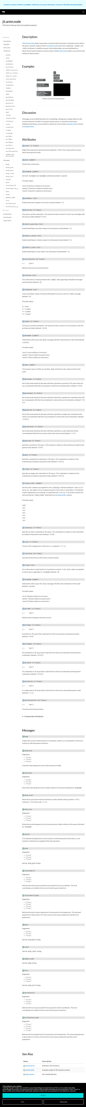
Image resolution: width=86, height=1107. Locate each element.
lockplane (9, 85)
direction (9, 67)
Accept (43, 1095)
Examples (6, 44)
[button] (83, 12)
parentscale (10, 106)
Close (22, 1102)
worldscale (10, 148)
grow (7, 182)
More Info (63, 1102)
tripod (8, 130)
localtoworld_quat (13, 188)
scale (8, 124)
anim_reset (10, 173)
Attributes (7, 51)
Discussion (7, 47)
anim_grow (9, 167)
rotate (8, 115)
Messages (7, 160)
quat (7, 112)
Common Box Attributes (10, 155)
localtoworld (11, 185)
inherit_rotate (12, 73)
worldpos (9, 139)
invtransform (11, 79)
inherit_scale (11, 76)
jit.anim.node (29, 43)
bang (7, 164)
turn (7, 200)
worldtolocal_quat (13, 206)
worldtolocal (11, 203)
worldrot (9, 145)
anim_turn (9, 176)
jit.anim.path (7, 217)
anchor (8, 55)
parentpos (9, 97)
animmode (9, 61)
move (7, 191)
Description (7, 41)
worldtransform (12, 151)
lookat (8, 88)
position (9, 109)
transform (9, 127)
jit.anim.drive (8, 214)
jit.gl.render (62, 495)
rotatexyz (9, 121)
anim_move (9, 170)
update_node (10, 197)
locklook (9, 82)
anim (7, 58)
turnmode (9, 133)
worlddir (9, 136)
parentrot (9, 103)
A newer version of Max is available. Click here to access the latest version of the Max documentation (43, 5)
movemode (9, 91)
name (7, 94)
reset (8, 194)
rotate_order (11, 118)
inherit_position (12, 70)
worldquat (9, 142)
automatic (9, 64)
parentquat (10, 100)
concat (8, 179)
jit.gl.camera (7, 220)
